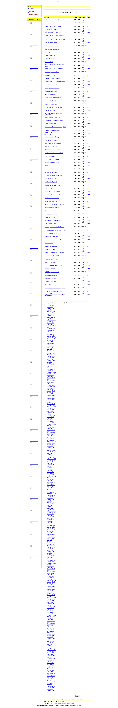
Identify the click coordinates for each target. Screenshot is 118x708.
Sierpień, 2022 (50, 375)
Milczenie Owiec (49, 188)
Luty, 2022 (49, 383)
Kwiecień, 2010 (51, 589)
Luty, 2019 (49, 435)
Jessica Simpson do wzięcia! (52, 72)
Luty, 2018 (49, 453)
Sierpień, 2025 (50, 323)
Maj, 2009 (49, 605)
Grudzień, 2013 (51, 525)
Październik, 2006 (51, 650)
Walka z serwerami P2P (51, 146)
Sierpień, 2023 (50, 357)
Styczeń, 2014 (50, 524)
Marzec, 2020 (50, 417)
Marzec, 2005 (50, 677)
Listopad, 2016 (51, 475)
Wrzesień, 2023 (51, 356)
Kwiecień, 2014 (51, 519)
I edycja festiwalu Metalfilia (52, 130)
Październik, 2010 (51, 580)
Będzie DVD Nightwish (51, 182)
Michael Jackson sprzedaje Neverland (54, 291)
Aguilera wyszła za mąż (51, 104)
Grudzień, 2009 (51, 595)
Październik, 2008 (51, 615)
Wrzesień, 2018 (51, 443)
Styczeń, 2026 (50, 315)
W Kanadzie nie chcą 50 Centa (52, 58)
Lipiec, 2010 (50, 584)
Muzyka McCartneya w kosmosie (53, 175)
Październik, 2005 (51, 667)
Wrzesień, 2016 (51, 477)
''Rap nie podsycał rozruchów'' (52, 49)
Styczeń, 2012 (50, 558)
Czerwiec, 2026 (51, 308)
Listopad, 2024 (51, 336)
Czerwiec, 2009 (51, 603)
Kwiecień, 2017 (51, 467)
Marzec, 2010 (50, 590)
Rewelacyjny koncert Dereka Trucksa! (54, 227)
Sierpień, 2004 (50, 687)
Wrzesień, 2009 (51, 599)
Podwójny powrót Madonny (52, 140)
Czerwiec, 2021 (51, 395)
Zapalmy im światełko (50, 281)
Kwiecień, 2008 (51, 624)
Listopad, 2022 (51, 370)
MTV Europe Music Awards (52, 272)
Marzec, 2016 (50, 486)
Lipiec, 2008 (50, 619)
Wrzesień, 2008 (51, 616)
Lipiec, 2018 (50, 446)
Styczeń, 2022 (50, 385)
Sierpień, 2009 (50, 600)
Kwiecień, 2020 (51, 415)
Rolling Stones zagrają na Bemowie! (54, 19)
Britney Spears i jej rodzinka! (52, 46)
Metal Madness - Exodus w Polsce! (54, 68)
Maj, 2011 (49, 570)
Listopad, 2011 (50, 561)
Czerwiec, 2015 (51, 499)
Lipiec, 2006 (50, 654)
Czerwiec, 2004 (51, 690)
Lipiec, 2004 (50, 689)
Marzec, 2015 (50, 503)
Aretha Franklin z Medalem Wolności (54, 194)
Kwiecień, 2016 (51, 485)
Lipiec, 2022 (50, 376)
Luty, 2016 (49, 488)
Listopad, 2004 (51, 683)
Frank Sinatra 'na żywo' (51, 278)
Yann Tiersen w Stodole (51, 110)
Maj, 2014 (49, 518)
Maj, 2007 (49, 639)
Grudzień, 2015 (51, 490)
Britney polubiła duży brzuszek (53, 117)
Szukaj (29, 12)
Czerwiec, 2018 (51, 447)
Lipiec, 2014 (50, 515)
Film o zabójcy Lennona (51, 249)
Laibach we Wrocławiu (51, 55)
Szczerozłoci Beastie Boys (51, 275)
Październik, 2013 (51, 528)
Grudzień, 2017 (51, 456)
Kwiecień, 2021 (51, 398)
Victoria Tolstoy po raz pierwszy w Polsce (55, 230)
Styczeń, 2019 (50, 437)
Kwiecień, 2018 (51, 450)
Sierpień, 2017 (50, 461)
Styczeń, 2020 (50, 420)
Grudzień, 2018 (51, 438)
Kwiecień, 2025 (51, 328)
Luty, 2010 (49, 592)
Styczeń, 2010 (50, 593)
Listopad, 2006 (51, 648)
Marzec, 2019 (50, 434)
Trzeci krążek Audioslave (51, 236)
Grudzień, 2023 (51, 352)
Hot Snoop (47, 165)
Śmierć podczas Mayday (51, 169)
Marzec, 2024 (50, 347)
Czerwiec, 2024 (51, 343)
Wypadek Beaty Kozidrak (51, 172)
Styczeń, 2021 (50, 402)
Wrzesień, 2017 (51, 460)
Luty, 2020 (49, 418)
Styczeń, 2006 (50, 663)
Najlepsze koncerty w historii (52, 207)
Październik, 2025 (51, 320)
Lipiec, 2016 (50, 480)
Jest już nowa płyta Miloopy (52, 137)
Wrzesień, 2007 (51, 634)
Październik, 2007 (51, 632)
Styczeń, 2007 (50, 645)
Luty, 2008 (49, 626)
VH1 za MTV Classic (50, 178)
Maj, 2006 (49, 657)
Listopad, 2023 (51, 353)
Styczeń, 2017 (50, 472)
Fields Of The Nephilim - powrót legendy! (55, 252)
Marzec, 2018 (50, 451)
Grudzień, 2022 (51, 369)
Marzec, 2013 (50, 538)
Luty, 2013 (49, 540)
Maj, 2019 (49, 431)
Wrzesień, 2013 (51, 529)
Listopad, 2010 (51, 579)
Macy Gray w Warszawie (51, 211)
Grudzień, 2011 (51, 560)
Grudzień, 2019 (51, 421)
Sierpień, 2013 (50, 531)
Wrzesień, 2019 (51, 425)
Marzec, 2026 (50, 312)
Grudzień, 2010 (51, 577)
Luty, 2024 (49, 349)
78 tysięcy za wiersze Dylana (52, 88)
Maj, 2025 (49, 327)
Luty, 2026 (49, 314)
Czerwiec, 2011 (51, 569)
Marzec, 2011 (50, 573)
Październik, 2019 (51, 424)
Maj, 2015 (49, 501)
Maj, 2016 (49, 483)
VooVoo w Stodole (49, 52)
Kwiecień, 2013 (51, 537)
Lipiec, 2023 (50, 359)
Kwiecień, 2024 (51, 346)
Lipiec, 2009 (50, 602)
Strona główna (31, 8)
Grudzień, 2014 (51, 508)
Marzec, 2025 (50, 330)
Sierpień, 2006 (50, 652)
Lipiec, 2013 (50, 532)
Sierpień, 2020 (50, 409)
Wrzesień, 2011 (51, 564)
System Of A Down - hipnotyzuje (53, 191)
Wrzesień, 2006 (51, 651)
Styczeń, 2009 (50, 611)
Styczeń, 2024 (50, 350)
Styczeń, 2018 (50, 454)
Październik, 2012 (51, 545)
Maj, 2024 (49, 344)
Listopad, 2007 (51, 631)
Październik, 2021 (51, 389)
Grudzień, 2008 (51, 612)
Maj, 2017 (49, 466)
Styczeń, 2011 (50, 576)
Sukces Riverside (49, 243)
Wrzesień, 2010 (51, 582)
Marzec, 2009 (50, 608)
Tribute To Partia (49, 62)
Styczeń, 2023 (50, 367)
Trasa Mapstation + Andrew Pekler (53, 32)
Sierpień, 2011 (50, 566)
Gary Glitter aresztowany (51, 94)
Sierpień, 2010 (50, 583)
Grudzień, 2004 (51, 681)
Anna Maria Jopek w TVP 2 (52, 256)
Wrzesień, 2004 (51, 686)
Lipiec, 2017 (50, 463)
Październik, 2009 (51, 598)
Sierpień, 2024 (50, 340)
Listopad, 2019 (51, 422)
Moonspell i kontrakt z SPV (52, 162)
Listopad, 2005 (51, 666)
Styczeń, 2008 (50, 628)
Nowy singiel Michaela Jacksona (53, 149)
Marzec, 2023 (50, 365)
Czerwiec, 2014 (51, 516)
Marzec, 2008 (50, 625)
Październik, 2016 (51, 476)
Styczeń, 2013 (50, 541)
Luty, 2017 (49, 470)
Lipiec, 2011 (50, 567)
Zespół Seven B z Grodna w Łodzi (53, 265)
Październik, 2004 (51, 684)
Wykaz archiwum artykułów (59, 699)
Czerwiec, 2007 (51, 638)
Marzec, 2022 (50, 382)
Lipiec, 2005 (50, 671)
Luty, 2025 (49, 331)
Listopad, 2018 (51, 440)
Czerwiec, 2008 (51, 621)
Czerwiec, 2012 (51, 551)
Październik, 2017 (51, 459)
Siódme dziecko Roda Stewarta (53, 26)
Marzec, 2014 (50, 521)
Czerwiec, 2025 (51, 325)
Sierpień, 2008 (50, 618)
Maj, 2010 (49, 587)
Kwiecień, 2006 (51, 658)
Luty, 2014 (49, 522)
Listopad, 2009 (51, 596)
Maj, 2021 (49, 396)
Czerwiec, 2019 (51, 430)
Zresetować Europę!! (50, 156)
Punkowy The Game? (50, 101)
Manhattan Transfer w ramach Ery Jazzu (55, 288)
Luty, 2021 (49, 401)
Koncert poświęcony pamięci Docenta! (54, 239)
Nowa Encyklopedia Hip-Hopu (53, 143)
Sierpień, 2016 (50, 479)
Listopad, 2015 (51, 492)
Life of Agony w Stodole (51, 123)
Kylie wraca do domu (50, 223)
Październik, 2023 (51, 354)
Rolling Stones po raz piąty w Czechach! (55, 39)
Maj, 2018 (49, 448)
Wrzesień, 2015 (51, 495)
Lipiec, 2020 (50, 411)
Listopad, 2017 (51, 457)
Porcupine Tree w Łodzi (51, 214)
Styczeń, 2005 (50, 680)
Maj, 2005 (49, 674)
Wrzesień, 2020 (51, 408)
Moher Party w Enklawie (51, 29)
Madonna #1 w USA (50, 75)
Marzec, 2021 (50, 399)
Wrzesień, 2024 (51, 338)
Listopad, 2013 (51, 527)
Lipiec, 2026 (50, 307)
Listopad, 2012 (51, 544)
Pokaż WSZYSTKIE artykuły (74, 699)
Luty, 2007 (49, 644)
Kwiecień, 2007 (51, 641)
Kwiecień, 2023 (51, 363)
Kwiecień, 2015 (51, 502)
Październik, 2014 (51, 511)
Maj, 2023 (49, 362)
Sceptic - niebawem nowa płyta (53, 97)
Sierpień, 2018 (50, 444)
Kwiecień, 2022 (51, 380)
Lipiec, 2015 (50, 498)
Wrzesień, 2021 (51, 391)
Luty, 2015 (49, 505)
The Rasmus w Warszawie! (52, 198)
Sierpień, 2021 (50, 392)
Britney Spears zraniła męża (52, 262)
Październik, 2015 (51, 493)
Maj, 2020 (49, 414)
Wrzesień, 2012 (51, 547)
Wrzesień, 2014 (51, 512)
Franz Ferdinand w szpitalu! (52, 84)
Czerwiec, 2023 (51, 360)
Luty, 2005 (49, 679)
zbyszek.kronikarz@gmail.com (66, 703)
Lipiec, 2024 (50, 341)
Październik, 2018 (51, 441)
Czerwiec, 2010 (51, 586)
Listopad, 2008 (51, 613)
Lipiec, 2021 (50, 393)
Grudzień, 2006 (51, 647)
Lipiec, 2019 (50, 428)
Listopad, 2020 (51, 405)
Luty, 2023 (49, 366)
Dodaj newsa (31, 11)
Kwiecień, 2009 (51, 606)
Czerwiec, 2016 (51, 482)
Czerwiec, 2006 (51, 655)
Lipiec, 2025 (50, 324)
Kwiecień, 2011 (51, 571)
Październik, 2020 (51, 406)
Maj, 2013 (49, 535)
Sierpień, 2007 (50, 635)
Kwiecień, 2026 (51, 311)
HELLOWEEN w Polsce (51, 201)
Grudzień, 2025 (51, 317)
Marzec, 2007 (50, 642)
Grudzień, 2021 (51, 386)
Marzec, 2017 (50, 469)
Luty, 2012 (49, 557)
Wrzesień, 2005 (51, 668)
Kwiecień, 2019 (51, 433)
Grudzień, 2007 (51, 629)
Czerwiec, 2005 (51, 673)
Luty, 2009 (49, 609)
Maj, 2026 (49, 310)
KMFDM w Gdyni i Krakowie (52, 159)
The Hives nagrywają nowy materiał (54, 120)
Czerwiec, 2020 (51, 412)
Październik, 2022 (51, 372)
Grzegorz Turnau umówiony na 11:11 (54, 204)
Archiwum (30, 10)
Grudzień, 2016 (51, 473)
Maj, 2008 (49, 622)
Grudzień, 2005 (51, 664)
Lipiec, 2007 (50, 637)
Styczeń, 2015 (50, 506)
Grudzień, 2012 (51, 543)
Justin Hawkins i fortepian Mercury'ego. (55, 81)
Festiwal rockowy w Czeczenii (52, 220)
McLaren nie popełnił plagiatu (52, 185)
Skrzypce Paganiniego (50, 268)
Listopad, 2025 (51, 318)
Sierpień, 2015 (50, 496)
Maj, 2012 (49, 553)
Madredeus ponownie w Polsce (53, 78)
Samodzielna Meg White (51, 246)
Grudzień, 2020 (51, 404)
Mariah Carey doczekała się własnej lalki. (55, 127)
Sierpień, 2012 (50, 548)
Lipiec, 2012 (50, 550)
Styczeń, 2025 (50, 333)
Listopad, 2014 (51, 509)
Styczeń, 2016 (50, 489)
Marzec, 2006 (50, 660)
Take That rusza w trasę (51, 42)
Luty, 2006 (49, 661)
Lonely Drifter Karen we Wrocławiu (54, 107)
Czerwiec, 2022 (51, 378)
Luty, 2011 (49, 574)
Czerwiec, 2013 (51, 534)
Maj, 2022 (49, 379)
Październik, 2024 (51, 337)
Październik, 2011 (51, 563)
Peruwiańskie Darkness (51, 23)
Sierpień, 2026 (50, 305)
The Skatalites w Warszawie (52, 259)
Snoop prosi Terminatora (51, 91)
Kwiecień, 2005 (51, 676)
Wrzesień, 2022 (51, 373)
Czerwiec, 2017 (51, 464)
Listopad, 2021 (51, 388)
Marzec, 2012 (50, 556)
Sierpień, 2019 (50, 427)
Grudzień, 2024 (51, 334)
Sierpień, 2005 (50, 670)
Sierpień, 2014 (50, 514)
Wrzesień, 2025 (51, 321)
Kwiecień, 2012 (51, 554)
